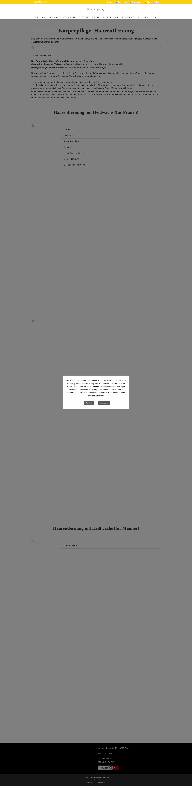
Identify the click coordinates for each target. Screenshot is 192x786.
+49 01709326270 (39, 2)
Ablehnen (89, 403)
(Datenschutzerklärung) (84, 384)
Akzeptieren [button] (103, 403)
